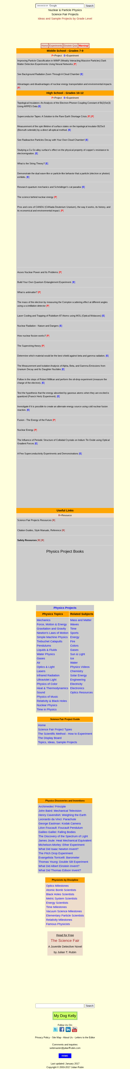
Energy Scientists (57, 902)
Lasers (41, 671)
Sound (41, 692)
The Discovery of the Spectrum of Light (63, 836)
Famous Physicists (58, 924)
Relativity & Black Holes (52, 701)
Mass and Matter (80, 620)
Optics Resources (81, 692)
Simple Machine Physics (52, 637)
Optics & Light (46, 666)
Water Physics (46, 654)
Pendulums (44, 645)
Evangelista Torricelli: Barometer (59, 857)
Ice (72, 658)
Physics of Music (47, 696)
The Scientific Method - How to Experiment (65, 733)
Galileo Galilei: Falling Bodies (57, 832)
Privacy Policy (42, 1037)
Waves (74, 624)
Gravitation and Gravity (51, 628)
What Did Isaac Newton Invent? (58, 849)
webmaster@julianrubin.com (65, 1048)
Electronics (77, 688)
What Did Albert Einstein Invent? (59, 866)
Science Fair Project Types (55, 729)
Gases (41, 658)
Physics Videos (80, 666)
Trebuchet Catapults (49, 641)
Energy (74, 637)
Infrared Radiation (48, 675)
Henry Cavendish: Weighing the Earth (62, 815)
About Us (68, 1037)
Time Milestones (56, 907)
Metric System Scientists (61, 898)
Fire (72, 641)
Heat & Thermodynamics (52, 688)
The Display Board (50, 738)
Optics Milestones (57, 885)
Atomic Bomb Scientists (61, 890)
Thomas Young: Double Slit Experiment (63, 861)
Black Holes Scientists (60, 894)
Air (38, 662)
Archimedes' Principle (52, 806)
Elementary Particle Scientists (65, 915)
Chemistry (76, 671)
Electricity (76, 684)
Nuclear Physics (47, 705)
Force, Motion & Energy (52, 624)
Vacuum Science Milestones (64, 911)
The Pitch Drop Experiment (56, 853)
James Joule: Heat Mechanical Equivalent (65, 840)
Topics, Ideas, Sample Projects (57, 742)
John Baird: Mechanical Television (60, 810)
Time (73, 628)
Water (74, 662)
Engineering (77, 679)
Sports (74, 632)
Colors (74, 645)
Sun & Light (77, 654)
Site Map (56, 1037)
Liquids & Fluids (47, 649)
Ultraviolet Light (46, 679)
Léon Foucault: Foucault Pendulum (61, 827)
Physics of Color (47, 684)
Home (42, 725)
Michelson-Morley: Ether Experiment (61, 844)
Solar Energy (78, 675)
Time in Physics (47, 709)
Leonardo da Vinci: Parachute (57, 819)
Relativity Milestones (59, 919)
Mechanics (43, 620)
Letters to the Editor (85, 1037)
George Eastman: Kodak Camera (60, 823)
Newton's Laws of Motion (52, 632)
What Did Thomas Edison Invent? (60, 870)
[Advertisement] (65, 31)
